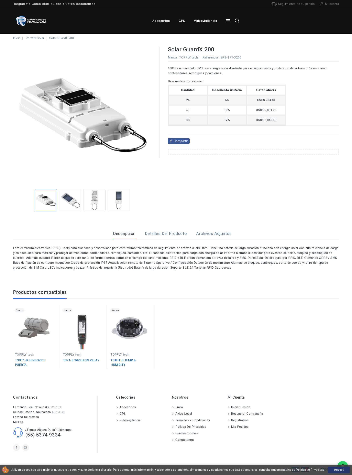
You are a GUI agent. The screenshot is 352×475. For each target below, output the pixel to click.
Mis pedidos (239, 426)
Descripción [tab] (124, 234)
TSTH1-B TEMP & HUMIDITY (123, 362)
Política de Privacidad (190, 426)
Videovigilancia (205, 21)
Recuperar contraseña (246, 413)
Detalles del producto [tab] (166, 234)
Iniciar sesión (240, 407)
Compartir (181, 141)
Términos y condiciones (192, 420)
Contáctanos (25, 397)
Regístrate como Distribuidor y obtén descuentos (54, 4)
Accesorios (161, 21)
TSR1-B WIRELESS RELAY (81, 360)
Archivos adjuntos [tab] (214, 234)
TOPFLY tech (188, 57)
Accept (339, 470)
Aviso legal (183, 413)
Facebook (16, 447)
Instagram (25, 447)
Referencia (210, 57)
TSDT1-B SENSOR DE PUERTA (30, 362)
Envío (179, 407)
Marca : (173, 57)
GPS (182, 21)
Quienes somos (186, 433)
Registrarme (239, 420)
